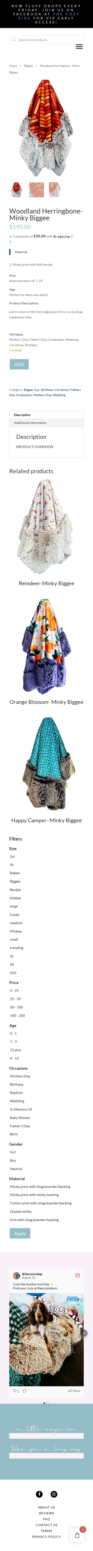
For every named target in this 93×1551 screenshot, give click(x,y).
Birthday (47, 390)
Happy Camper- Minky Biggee (46, 820)
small (14, 939)
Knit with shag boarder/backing (34, 1219)
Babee (15, 873)
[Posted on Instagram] (77, 1275)
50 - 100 (16, 1007)
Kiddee (15, 898)
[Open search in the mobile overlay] (46, 39)
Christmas (61, 390)
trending (16, 947)
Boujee (15, 889)
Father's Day (20, 1126)
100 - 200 (17, 1015)
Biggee (28, 66)
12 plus (15, 1050)
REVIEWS (46, 1513)
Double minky (21, 1211)
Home (13, 66)
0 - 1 (13, 1033)
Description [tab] (22, 415)
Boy (13, 1160)
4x (12, 864)
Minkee (16, 931)
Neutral (16, 1168)
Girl (13, 1152)
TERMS (46, 1531)
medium (16, 923)
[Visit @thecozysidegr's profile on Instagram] (16, 1275)
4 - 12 (14, 1058)
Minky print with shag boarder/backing (40, 1186)
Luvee (14, 914)
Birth (14, 1134)
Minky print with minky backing (34, 1194)
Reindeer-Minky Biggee (46, 583)
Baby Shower (20, 1117)
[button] (46, 236)
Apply (20, 1233)
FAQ (46, 1519)
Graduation (24, 395)
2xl (12, 856)
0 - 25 (14, 990)
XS (12, 964)
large (14, 906)
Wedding (59, 395)
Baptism (16, 1092)
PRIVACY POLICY (46, 1537)
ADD (19, 364)
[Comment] (23, 1391)
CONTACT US (47, 1525)
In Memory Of (21, 1109)
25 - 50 (15, 998)
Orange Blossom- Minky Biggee (46, 701)
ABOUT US (46, 1507)
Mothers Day (42, 395)
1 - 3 (13, 1041)
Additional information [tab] (30, 423)
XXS (13, 973)
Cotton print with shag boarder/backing (41, 1203)
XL (12, 956)
